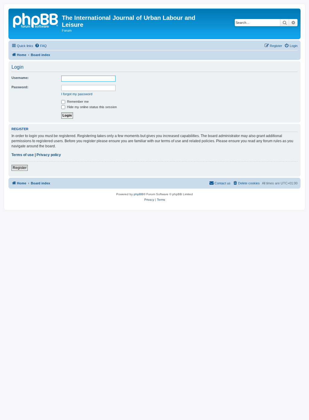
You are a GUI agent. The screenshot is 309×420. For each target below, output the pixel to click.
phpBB (138, 194)
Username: (20, 78)
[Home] (36, 19)
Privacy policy (49, 155)
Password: (19, 87)
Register (20, 168)
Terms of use (22, 155)
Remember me (77, 101)
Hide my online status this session (91, 107)
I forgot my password (76, 94)
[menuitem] (41, 45)
